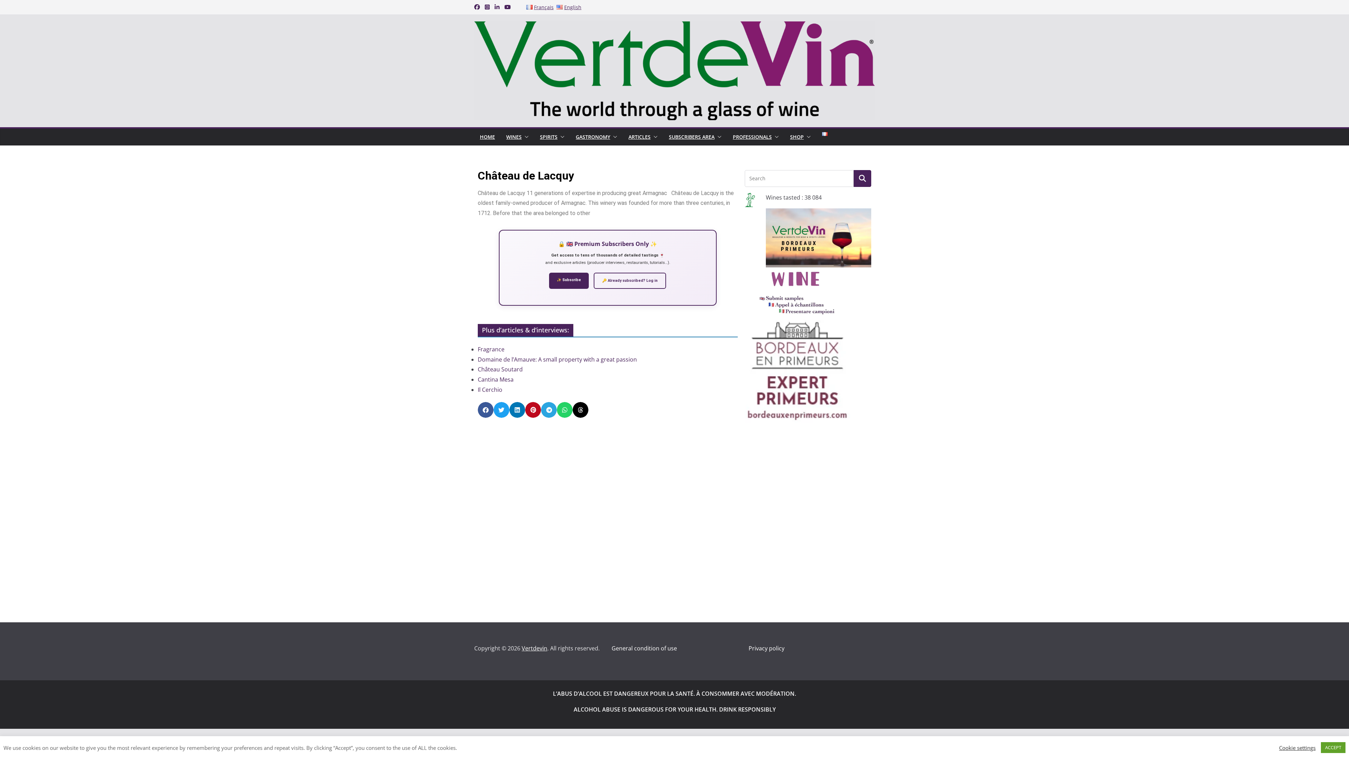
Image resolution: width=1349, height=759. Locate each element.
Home (487, 137)
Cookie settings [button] (1297, 748)
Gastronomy (593, 137)
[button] (525, 137)
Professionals (752, 137)
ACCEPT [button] (1333, 747)
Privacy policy (766, 648)
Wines (514, 137)
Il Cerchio (490, 390)
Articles (639, 137)
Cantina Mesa (496, 379)
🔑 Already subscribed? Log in (630, 280)
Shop (797, 137)
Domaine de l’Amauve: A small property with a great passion (557, 359)
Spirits (549, 137)
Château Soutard (500, 369)
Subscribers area (692, 137)
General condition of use (644, 648)
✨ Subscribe (569, 280)
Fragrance (491, 349)
